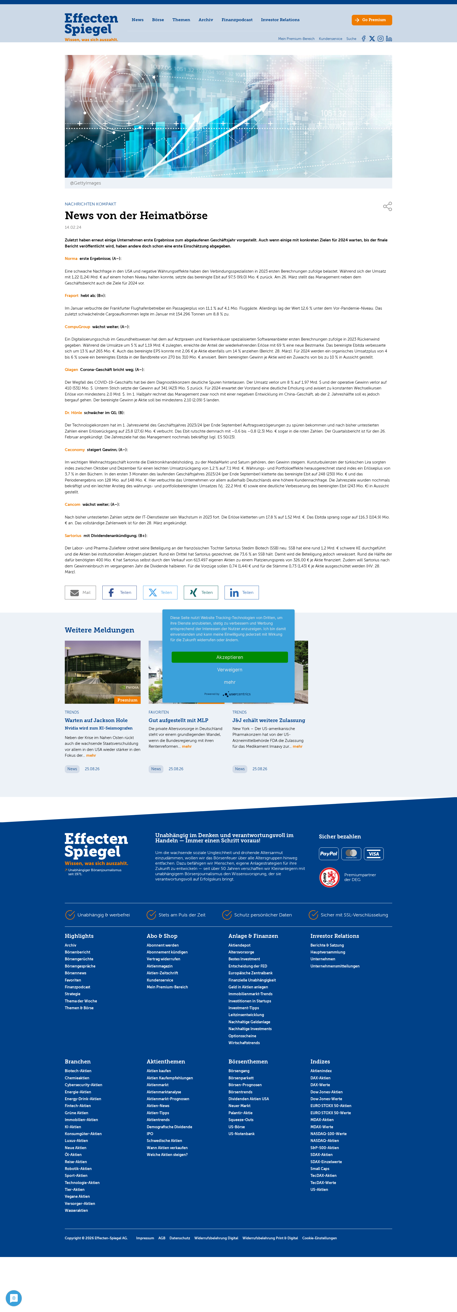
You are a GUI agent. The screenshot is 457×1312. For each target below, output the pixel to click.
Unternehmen (322, 959)
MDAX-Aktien (322, 1120)
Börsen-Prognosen (245, 1085)
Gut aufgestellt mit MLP (178, 720)
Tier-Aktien (75, 1189)
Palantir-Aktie (241, 1113)
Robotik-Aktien (78, 1169)
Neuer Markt (239, 1106)
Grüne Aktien (76, 1113)
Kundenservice (160, 980)
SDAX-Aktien (321, 1155)
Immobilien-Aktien (81, 1120)
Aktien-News (158, 1106)
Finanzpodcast (237, 19)
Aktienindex (321, 1071)
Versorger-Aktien (80, 1203)
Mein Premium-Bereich (167, 987)
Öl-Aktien (73, 1155)
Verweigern (230, 669)
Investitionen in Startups (250, 1001)
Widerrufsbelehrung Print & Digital (270, 1238)
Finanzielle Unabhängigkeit (252, 980)
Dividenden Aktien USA (249, 1099)
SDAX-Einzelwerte (326, 1162)
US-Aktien (319, 1189)
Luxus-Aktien (76, 1141)
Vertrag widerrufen (163, 959)
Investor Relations (280, 19)
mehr (91, 755)
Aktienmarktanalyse (164, 1092)
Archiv (206, 19)
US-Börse (237, 1127)
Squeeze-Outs (241, 1120)
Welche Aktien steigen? (167, 1155)
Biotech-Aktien (78, 1071)
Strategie (72, 994)
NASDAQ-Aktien (324, 1141)
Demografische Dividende (169, 1127)
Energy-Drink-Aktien (83, 1099)
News (138, 19)
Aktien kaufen (159, 1071)
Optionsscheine (242, 1036)
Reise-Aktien (76, 1162)
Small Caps (319, 1169)
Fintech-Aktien (78, 1106)
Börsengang (239, 1071)
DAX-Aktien (320, 1078)
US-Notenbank (242, 1134)
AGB (161, 1238)
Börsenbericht (77, 952)
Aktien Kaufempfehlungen (170, 1078)
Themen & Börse (79, 1008)
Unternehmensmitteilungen (335, 966)
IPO (150, 1134)
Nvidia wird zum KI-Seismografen (98, 728)
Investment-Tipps (244, 1008)
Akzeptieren (229, 657)
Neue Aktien (75, 1148)
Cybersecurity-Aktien (83, 1085)
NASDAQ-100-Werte (328, 1134)
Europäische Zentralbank (251, 973)
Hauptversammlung (327, 952)
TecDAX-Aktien (323, 1175)
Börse (158, 19)
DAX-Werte (320, 1085)
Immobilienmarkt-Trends (250, 994)
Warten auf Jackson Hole (96, 720)
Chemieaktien (77, 1078)
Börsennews (75, 973)
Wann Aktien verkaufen (167, 1148)
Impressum (145, 1238)
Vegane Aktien (77, 1196)
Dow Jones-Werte (326, 1099)
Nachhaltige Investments (250, 1029)
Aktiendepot (239, 945)
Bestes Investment (244, 959)
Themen (181, 19)
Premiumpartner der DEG (360, 877)
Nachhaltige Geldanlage (249, 1022)
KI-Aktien (73, 1127)
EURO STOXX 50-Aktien (330, 1106)
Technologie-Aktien (82, 1183)
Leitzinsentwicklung (246, 1015)
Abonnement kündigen (167, 952)
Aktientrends (158, 1120)
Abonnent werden (163, 945)
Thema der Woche (81, 1001)
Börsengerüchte (79, 959)
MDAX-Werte (321, 1127)
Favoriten (73, 980)
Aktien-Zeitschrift (162, 973)
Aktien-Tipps (158, 1113)
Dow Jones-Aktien (326, 1092)
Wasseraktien (76, 1210)
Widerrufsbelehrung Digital (216, 1238)
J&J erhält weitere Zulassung (268, 720)
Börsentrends (240, 1092)
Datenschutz (180, 1238)
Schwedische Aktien (164, 1141)
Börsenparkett (241, 1078)
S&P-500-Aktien (324, 1148)
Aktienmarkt (157, 1085)
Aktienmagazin (160, 966)
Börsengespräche (80, 966)
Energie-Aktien (78, 1092)
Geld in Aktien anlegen (248, 987)
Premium (374, 20)
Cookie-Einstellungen (319, 1238)
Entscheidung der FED (248, 966)
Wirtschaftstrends (244, 1043)
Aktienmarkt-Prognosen (168, 1099)
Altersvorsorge (241, 952)
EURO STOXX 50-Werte (330, 1113)
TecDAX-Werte (323, 1183)
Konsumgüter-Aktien (83, 1134)
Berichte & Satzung (327, 945)
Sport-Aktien (76, 1175)
